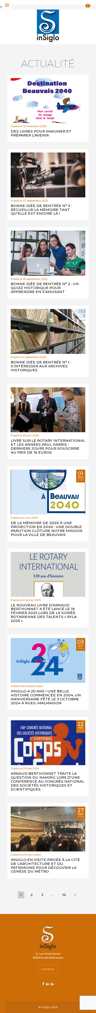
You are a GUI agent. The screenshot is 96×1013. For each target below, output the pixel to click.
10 (64, 895)
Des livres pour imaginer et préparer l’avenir (41, 133)
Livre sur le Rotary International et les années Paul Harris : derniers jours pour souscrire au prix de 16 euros (48, 446)
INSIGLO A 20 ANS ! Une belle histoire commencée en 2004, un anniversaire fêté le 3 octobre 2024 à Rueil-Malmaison (46, 697)
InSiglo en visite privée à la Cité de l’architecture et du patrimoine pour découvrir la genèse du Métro (45, 865)
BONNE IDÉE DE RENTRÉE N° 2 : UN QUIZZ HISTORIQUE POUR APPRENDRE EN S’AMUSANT (45, 288)
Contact (47, 969)
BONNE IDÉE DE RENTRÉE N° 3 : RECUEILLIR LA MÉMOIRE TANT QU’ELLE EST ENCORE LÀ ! (41, 209)
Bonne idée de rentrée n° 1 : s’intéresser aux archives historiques (41, 366)
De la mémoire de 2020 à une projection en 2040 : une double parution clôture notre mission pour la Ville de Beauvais (46, 529)
